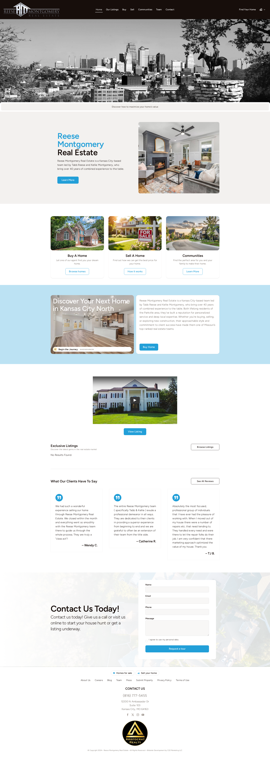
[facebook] (127, 714)
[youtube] (142, 714)
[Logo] (31, 3)
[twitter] (132, 714)
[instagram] (137, 714)
